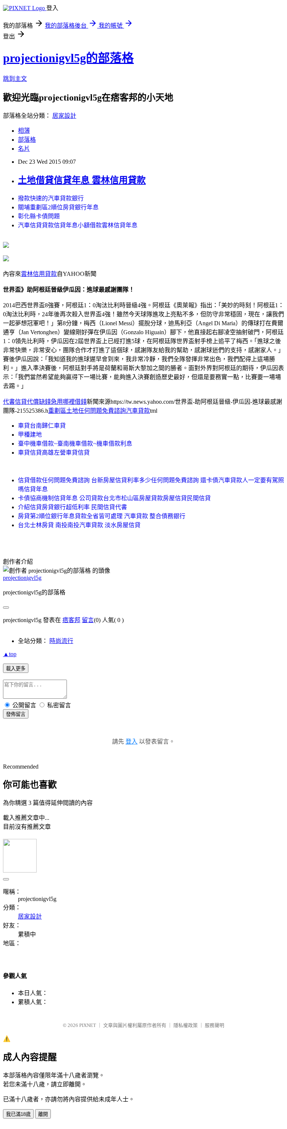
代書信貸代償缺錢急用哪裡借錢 (45, 402)
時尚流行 (61, 641)
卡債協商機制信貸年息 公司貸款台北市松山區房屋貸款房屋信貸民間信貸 (114, 498)
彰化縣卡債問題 (39, 216)
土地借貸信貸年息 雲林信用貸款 (82, 180)
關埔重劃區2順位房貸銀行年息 (58, 207)
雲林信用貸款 (39, 274)
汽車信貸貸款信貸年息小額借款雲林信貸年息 (78, 225)
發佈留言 (15, 714)
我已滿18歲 (18, 1114)
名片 (24, 148)
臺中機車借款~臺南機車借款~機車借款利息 (75, 443)
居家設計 (64, 116)
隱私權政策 (185, 1025)
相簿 (24, 130)
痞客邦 (71, 620)
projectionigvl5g (22, 578)
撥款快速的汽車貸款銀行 (51, 198)
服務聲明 (214, 1025)
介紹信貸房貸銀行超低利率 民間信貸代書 (72, 507)
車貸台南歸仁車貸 (42, 425)
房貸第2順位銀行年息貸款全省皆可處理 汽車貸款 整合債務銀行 (101, 516)
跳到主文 (15, 79)
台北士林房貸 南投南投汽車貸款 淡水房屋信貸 (79, 525)
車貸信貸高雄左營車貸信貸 (54, 452)
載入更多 (15, 668)
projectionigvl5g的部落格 (68, 58)
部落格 (27, 139)
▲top (9, 654)
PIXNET (87, 1025)
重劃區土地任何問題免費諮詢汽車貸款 (99, 410)
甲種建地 (30, 434)
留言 (88, 620)
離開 (43, 1114)
